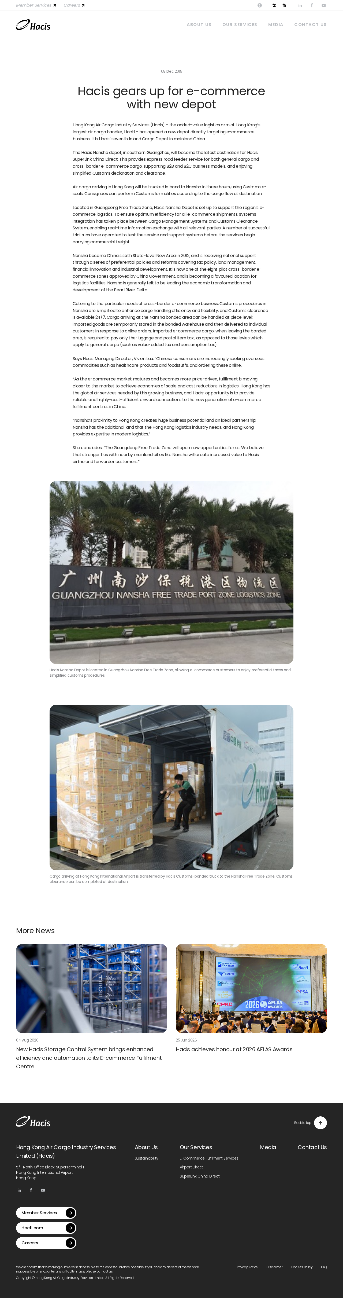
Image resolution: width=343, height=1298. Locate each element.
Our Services (196, 1147)
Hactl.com (32, 1228)
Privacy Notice (247, 1267)
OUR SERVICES (240, 24)
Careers (72, 5)
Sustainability (146, 1158)
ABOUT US (199, 24)
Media (268, 1147)
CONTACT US (310, 24)
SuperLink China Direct (199, 1176)
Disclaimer (274, 1267)
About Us (146, 1147)
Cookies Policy (301, 1267)
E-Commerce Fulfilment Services (209, 1158)
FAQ (324, 1267)
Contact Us (312, 1147)
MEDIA (276, 24)
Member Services (33, 5)
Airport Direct (191, 1167)
